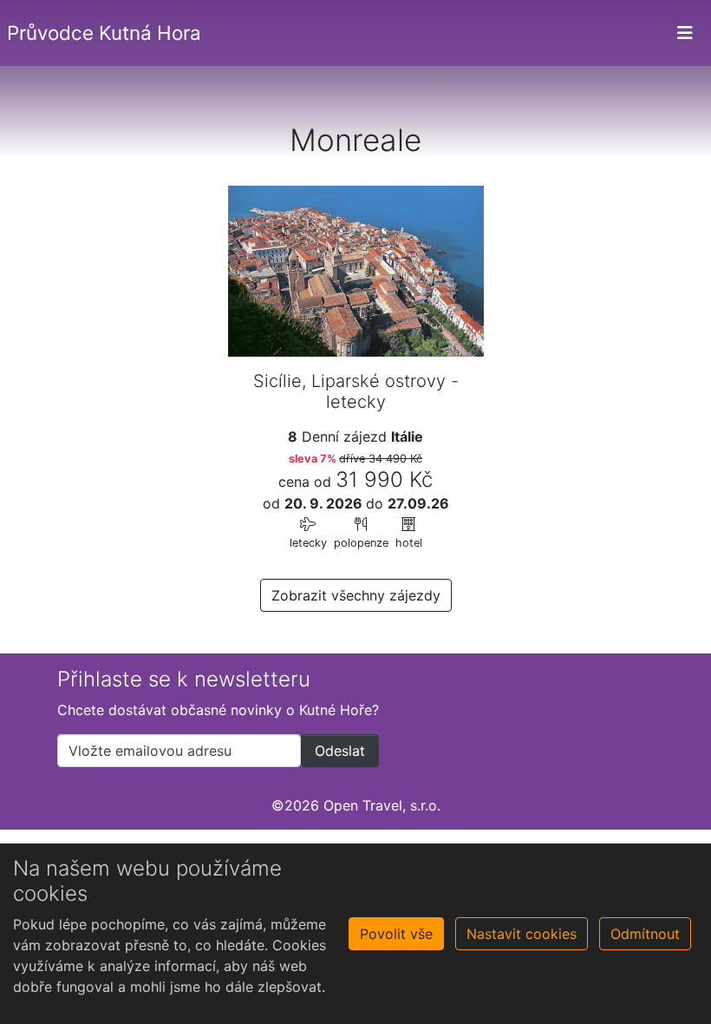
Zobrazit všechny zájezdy (355, 595)
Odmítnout (645, 933)
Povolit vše (396, 933)
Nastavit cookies (521, 933)
